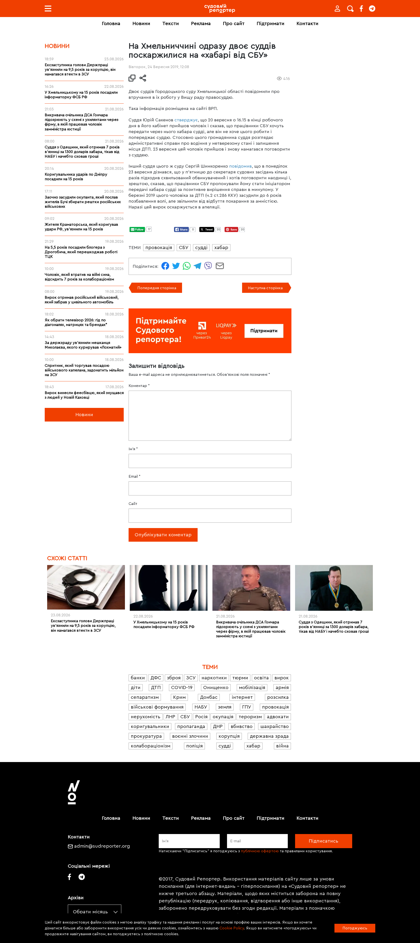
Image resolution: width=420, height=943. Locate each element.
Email (134, 476)
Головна (111, 23)
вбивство (242, 726)
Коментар (139, 386)
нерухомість (145, 716)
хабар (221, 247)
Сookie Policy (231, 928)
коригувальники (150, 726)
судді (201, 247)
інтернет (242, 697)
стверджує (186, 120)
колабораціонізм (150, 746)
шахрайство (274, 726)
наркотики (214, 677)
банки (138, 677)
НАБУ (200, 707)
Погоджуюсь (354, 928)
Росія (201, 716)
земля (224, 707)
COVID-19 (181, 687)
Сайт (133, 504)
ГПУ (246, 707)
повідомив (240, 166)
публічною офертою (260, 851)
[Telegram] (372, 8)
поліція (194, 746)
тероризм (250, 716)
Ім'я (133, 449)
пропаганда (191, 726)
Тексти (170, 23)
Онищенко (215, 687)
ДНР (218, 726)
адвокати (278, 716)
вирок (281, 677)
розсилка (278, 697)
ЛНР (170, 716)
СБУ (183, 247)
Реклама (201, 23)
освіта (261, 677)
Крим (179, 697)
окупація (223, 716)
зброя (174, 677)
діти (135, 687)
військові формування (157, 707)
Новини (141, 23)
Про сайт (234, 23)
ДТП (156, 687)
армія (282, 687)
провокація (158, 247)
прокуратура (146, 736)
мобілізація (252, 687)
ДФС (155, 677)
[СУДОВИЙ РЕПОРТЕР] (219, 8)
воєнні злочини (190, 736)
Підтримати (270, 23)
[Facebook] (361, 8)
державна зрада (269, 736)
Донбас (209, 697)
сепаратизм (145, 697)
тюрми (240, 677)
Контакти (307, 23)
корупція (229, 736)
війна (282, 746)
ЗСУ (191, 677)
